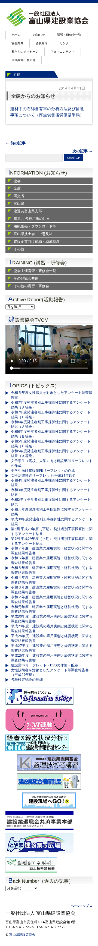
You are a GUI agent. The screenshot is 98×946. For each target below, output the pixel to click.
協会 (17, 181)
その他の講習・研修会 (31, 286)
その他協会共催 (26, 278)
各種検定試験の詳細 (27, 680)
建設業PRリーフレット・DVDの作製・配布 (44, 665)
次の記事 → (82, 151)
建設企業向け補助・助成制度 (37, 241)
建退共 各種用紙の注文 (32, 219)
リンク (64, 43)
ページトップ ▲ (82, 906)
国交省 (19, 196)
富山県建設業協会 (22, 934)
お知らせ (39, 35)
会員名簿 (42, 43)
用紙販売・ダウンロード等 (35, 226)
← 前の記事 (15, 143)
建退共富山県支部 (23, 60)
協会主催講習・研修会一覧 (35, 271)
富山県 (19, 203)
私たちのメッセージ (24, 51)
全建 (16, 74)
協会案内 (17, 43)
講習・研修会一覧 (69, 35)
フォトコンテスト (63, 51)
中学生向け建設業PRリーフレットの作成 (43, 471)
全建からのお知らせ (33, 96)
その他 (19, 249)
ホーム (16, 35)
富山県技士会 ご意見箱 (33, 234)
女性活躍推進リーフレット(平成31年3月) (43, 475)
